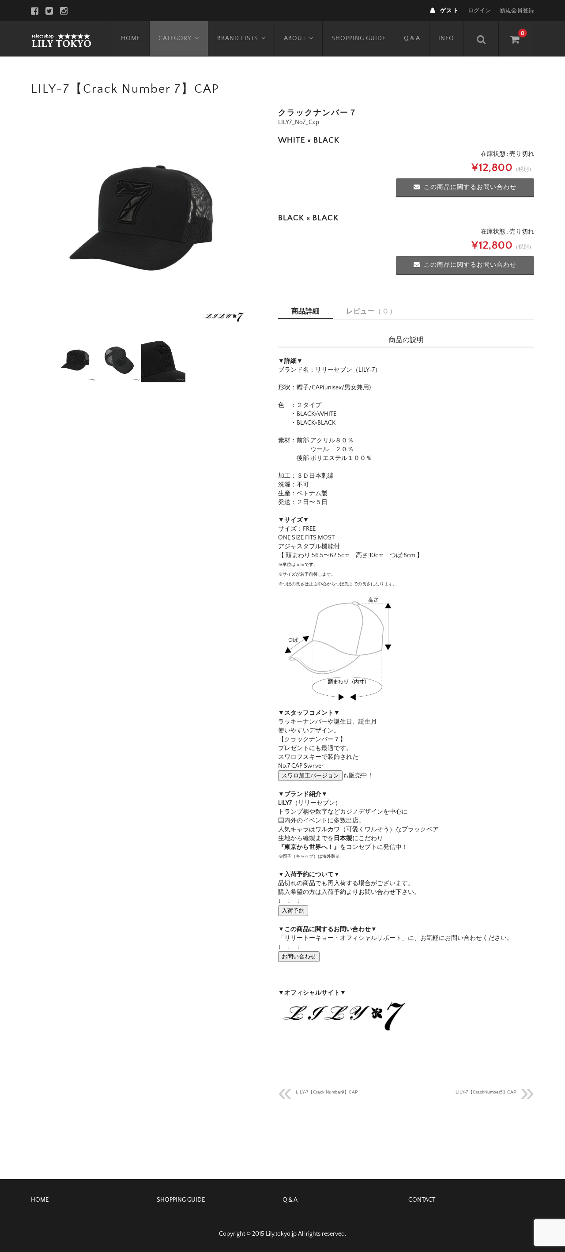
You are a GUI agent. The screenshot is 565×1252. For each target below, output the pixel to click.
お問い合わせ (299, 956)
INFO (446, 38)
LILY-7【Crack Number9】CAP (327, 1092)
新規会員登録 (517, 11)
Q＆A (412, 38)
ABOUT (295, 38)
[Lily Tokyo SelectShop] (61, 39)
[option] (141, 219)
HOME (130, 38)
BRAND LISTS (237, 38)
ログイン (479, 11)
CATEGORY (175, 38)
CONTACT (421, 1199)
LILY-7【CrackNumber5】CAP (486, 1092)
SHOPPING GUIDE (358, 38)
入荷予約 (293, 910)
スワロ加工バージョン (310, 775)
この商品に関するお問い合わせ (470, 187)
